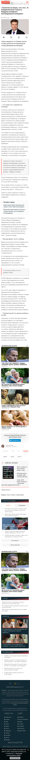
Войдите (3, 495)
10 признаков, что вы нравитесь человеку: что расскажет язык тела (13, 645)
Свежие (8, 505)
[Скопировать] (26, 37)
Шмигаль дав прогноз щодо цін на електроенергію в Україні (13, 669)
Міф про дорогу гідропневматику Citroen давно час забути (14, 610)
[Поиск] (21, 2)
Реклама (21, 726)
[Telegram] (3, 37)
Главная (21, 717)
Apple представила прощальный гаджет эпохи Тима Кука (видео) (13, 206)
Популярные (22, 505)
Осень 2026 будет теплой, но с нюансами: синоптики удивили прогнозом (14, 482)
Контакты (21, 728)
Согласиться (15, 758)
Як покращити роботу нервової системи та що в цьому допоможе (15, 606)
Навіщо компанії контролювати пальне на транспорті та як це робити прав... (13, 602)
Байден (5, 456)
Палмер (12, 456)
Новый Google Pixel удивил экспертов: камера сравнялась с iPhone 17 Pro (15, 532)
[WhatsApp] (19, 37)
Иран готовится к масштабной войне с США (22, 468)
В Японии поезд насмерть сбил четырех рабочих (22, 475)
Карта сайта (22, 730)
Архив (20, 721)
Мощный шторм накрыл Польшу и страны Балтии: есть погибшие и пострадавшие (14, 211)
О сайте (21, 724)
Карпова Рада (9, 445)
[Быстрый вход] (24, 2)
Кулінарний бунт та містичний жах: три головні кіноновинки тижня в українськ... (14, 630)
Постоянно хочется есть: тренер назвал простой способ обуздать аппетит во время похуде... (16, 510)
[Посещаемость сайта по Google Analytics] (17, 683)
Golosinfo (5, 2)
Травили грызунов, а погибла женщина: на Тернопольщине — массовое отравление (15, 660)
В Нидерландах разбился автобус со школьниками (14, 673)
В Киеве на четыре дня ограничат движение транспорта (16, 656)
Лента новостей (15, 545)
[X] (11, 37)
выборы (19, 456)
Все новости (15, 540)
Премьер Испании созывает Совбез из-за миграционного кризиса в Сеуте (16, 536)
